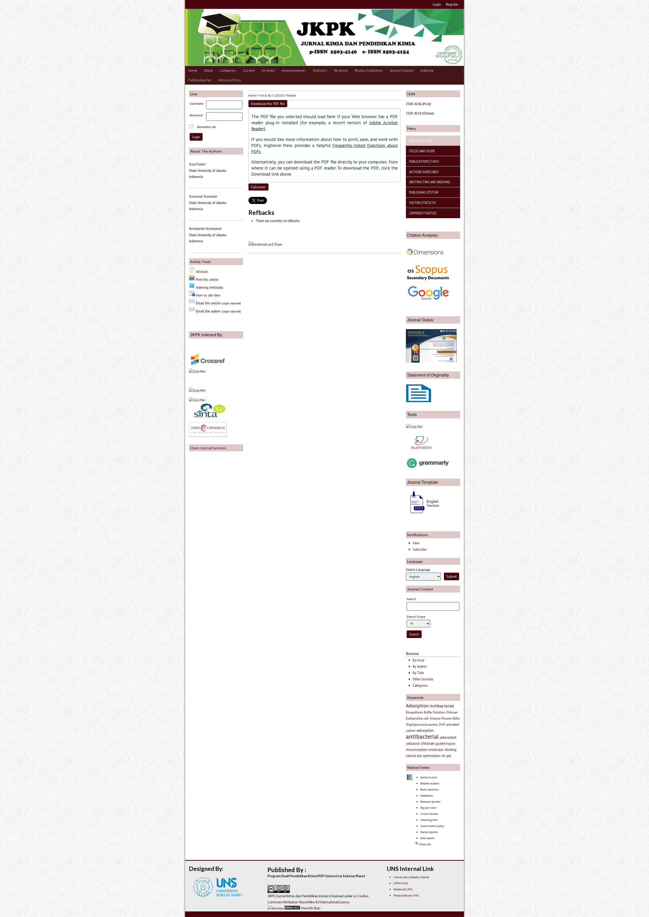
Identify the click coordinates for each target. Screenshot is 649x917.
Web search (427, 838)
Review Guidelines (369, 70)
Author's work (428, 777)
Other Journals (423, 679)
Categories (228, 70)
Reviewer (341, 70)
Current (249, 70)
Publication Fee (199, 80)
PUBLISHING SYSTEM (423, 192)
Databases (426, 795)
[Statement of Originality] (418, 401)
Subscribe (419, 549)
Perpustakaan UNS (406, 895)
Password (196, 115)
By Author (420, 666)
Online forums (429, 814)
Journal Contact (402, 70)
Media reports (429, 832)
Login (437, 4)
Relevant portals (430, 801)
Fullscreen (258, 187)
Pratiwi (291, 95)
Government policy (432, 826)
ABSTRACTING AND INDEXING (429, 182)
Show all (424, 844)
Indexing (427, 70)
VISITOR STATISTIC (422, 203)
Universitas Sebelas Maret (411, 877)
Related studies (429, 783)
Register (452, 4)
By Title (418, 673)
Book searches (429, 789)
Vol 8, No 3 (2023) (272, 95)
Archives (268, 70)
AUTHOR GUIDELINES (424, 172)
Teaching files (429, 820)
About (208, 70)
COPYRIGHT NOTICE (423, 213)
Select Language (418, 569)
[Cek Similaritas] (421, 452)
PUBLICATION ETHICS (424, 161)
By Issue (418, 660)
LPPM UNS (400, 883)
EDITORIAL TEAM (421, 141)
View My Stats (310, 908)
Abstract (202, 271)
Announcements (294, 70)
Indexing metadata (209, 287)
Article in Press (229, 80)
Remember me (206, 127)
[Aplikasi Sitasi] (414, 426)
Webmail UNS (402, 889)
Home (192, 70)
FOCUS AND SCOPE (422, 151)
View (416, 543)
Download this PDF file (268, 103)
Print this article (207, 279)
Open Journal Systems (208, 448)
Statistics (320, 70)
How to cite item (208, 295)
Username (196, 103)
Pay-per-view (428, 808)
